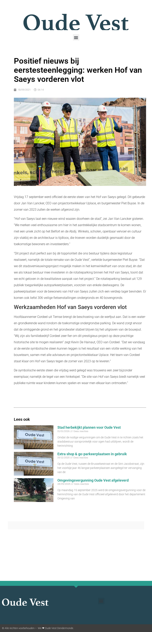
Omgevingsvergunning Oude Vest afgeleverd (93, 480)
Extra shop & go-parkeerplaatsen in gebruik (92, 454)
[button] (76, 37)
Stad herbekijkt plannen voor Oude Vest (89, 427)
